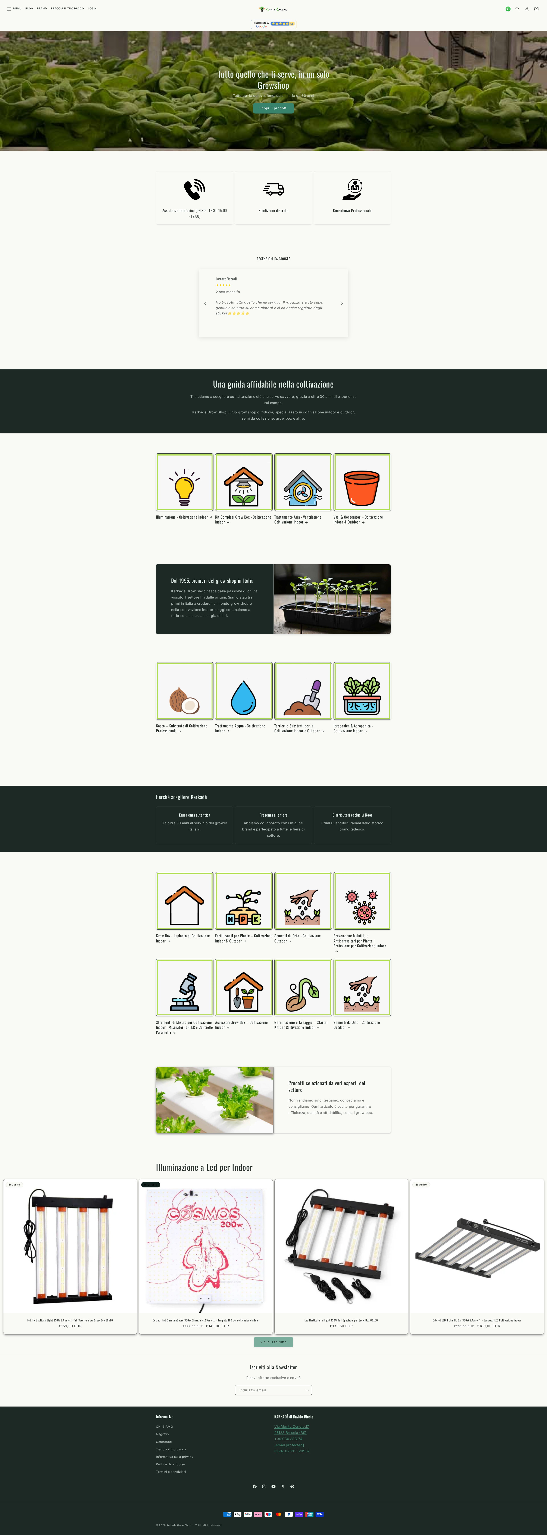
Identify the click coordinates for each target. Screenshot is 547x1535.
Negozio (162, 1434)
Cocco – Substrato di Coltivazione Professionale (181, 728)
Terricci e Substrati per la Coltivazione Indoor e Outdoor (297, 728)
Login (92, 8)
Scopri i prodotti (273, 108)
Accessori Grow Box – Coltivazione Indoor (241, 1025)
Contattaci (164, 1441)
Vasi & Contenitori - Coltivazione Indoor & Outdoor (358, 520)
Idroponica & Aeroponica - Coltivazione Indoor (353, 728)
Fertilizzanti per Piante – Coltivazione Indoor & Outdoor (243, 938)
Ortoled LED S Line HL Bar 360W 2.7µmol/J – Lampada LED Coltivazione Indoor (477, 1320)
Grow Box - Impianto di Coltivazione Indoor (183, 938)
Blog (29, 8)
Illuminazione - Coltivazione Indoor (182, 517)
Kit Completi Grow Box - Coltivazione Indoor (243, 520)
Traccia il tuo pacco (67, 8)
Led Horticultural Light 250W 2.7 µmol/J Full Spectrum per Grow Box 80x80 (70, 1320)
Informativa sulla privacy (174, 1456)
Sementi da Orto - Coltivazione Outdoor (297, 938)
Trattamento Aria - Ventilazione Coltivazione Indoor (298, 520)
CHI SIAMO (164, 1426)
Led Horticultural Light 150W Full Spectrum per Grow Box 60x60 (341, 1320)
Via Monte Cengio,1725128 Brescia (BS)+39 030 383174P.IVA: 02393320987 (292, 1438)
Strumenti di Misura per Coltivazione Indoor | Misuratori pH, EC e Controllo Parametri (184, 1027)
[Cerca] (517, 9)
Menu (17, 8)
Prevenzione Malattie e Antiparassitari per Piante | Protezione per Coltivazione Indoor (360, 940)
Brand (42, 8)
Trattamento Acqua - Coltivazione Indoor (240, 728)
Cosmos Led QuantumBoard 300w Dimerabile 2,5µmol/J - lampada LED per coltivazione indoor (206, 1320)
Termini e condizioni (171, 1471)
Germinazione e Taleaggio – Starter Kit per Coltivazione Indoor (301, 1025)
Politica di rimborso (170, 1464)
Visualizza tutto (273, 1342)
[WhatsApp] (508, 9)
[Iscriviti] (307, 1390)
